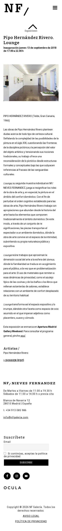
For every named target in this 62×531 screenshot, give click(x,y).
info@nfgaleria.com (15, 417)
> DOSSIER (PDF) (13, 360)
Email (7, 441)
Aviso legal (31, 516)
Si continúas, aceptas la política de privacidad (25, 455)
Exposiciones (31, 31)
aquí (22, 335)
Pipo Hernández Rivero (15, 352)
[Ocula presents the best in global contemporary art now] (12, 488)
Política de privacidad (31, 521)
